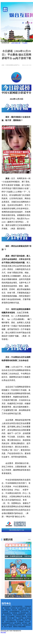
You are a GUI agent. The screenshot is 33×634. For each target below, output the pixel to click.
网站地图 (3, 632)
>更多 (29, 539)
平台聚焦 (24, 43)
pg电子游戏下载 (15, 43)
